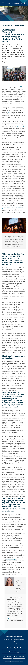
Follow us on (13, 652)
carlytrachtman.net (11, 619)
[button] (3, 3)
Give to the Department (14, 648)
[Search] (25, 3)
